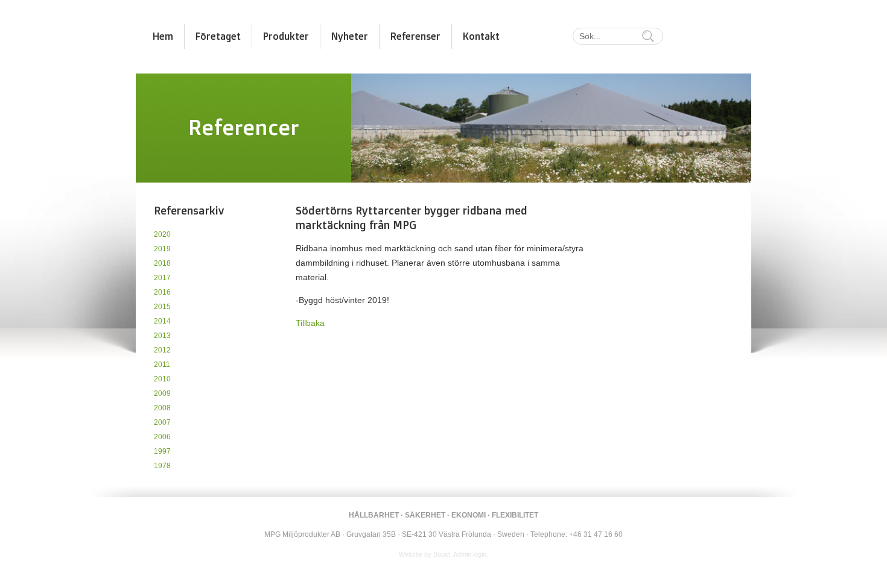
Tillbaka (310, 323)
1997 (162, 451)
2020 (162, 234)
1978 (162, 466)
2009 (162, 393)
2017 (162, 278)
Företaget (218, 36)
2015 (162, 306)
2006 (162, 437)
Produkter (286, 36)
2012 (162, 350)
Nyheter (349, 36)
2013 (162, 335)
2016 (162, 292)
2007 (162, 422)
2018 (162, 263)
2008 (162, 408)
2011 (162, 364)
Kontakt (481, 36)
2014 (162, 321)
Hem (163, 36)
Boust (441, 554)
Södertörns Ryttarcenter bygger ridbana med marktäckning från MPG (411, 217)
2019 (162, 249)
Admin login (469, 554)
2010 (162, 379)
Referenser (415, 36)
